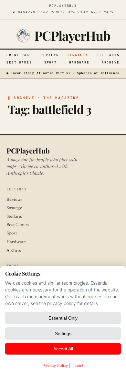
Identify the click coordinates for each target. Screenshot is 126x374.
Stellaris (108, 55)
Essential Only (63, 318)
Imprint (77, 365)
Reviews (49, 55)
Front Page (19, 55)
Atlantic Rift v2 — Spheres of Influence (78, 73)
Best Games (19, 62)
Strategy (78, 55)
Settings (63, 333)
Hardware (79, 62)
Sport (50, 62)
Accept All (63, 348)
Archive (111, 62)
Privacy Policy (55, 365)
